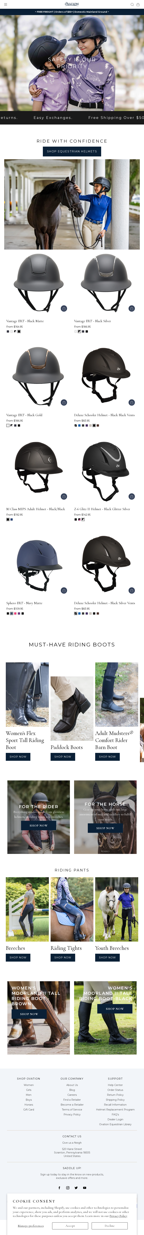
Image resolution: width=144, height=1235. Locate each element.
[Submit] (132, 4)
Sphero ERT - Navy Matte (24, 603)
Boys (29, 1099)
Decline (110, 1226)
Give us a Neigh (72, 1142)
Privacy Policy (118, 1216)
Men (28, 1094)
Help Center (115, 1085)
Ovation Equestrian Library (115, 1124)
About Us (72, 1085)
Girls (28, 1090)
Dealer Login (115, 1119)
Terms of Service (72, 1109)
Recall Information (115, 1104)
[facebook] (59, 1188)
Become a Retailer (72, 1104)
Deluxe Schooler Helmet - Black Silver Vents (104, 603)
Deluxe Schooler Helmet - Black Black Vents (104, 415)
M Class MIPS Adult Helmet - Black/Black (35, 509)
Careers (72, 1094)
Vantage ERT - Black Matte (25, 321)
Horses (28, 1104)
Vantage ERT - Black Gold (24, 415)
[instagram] (68, 1188)
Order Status (115, 1090)
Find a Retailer (72, 1099)
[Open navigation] (8, 4)
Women (29, 1085)
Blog (72, 1090)
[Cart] (138, 4)
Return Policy (115, 1094)
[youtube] (84, 1188)
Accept (70, 1226)
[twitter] (76, 1188)
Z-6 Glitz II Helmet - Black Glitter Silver (102, 509)
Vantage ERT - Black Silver (92, 321)
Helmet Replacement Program (115, 1109)
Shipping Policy (115, 1099)
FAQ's (115, 1114)
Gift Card (28, 1109)
